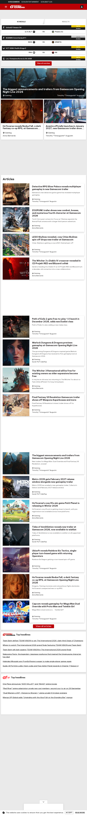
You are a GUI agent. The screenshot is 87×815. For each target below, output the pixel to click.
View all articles (43, 626)
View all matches (43, 63)
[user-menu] (81, 6)
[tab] (21, 21)
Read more (80, 813)
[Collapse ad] (43, 802)
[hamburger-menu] (6, 7)
